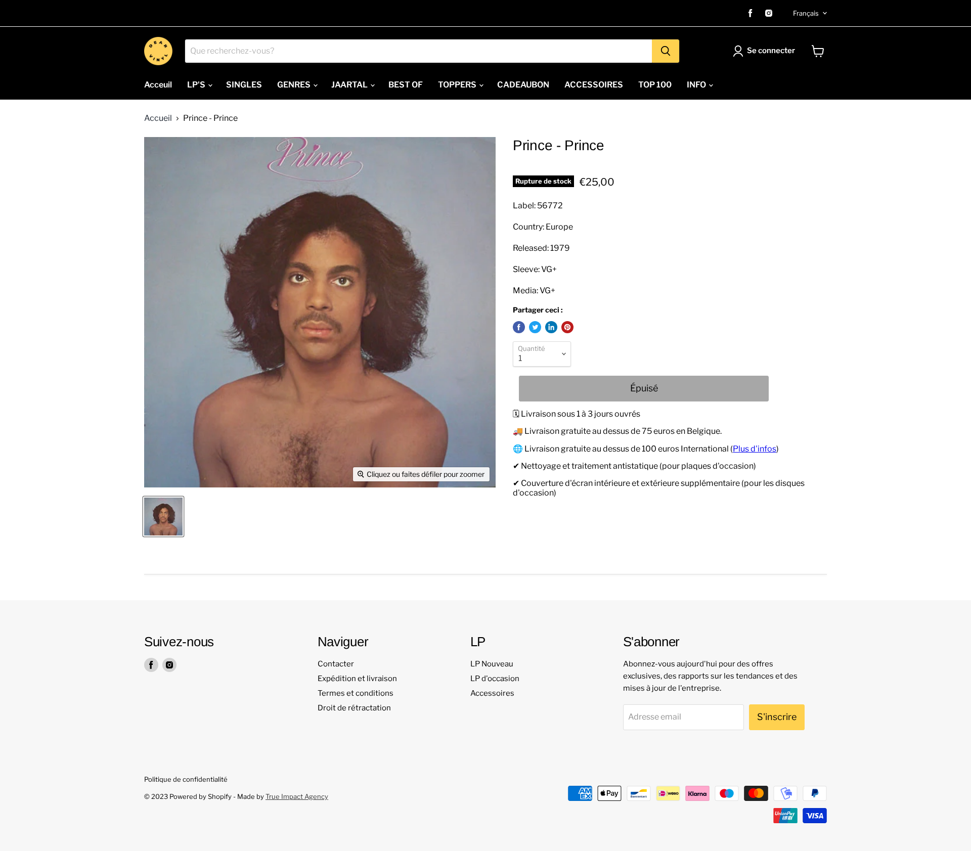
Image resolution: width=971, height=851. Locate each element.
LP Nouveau (491, 663)
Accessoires (492, 693)
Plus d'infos (754, 449)
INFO (697, 84)
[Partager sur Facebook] (519, 327)
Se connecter (771, 50)
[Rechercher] (665, 51)
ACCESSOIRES (593, 84)
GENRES (294, 84)
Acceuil (158, 84)
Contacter (336, 663)
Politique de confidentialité (186, 779)
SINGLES (244, 84)
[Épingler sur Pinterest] (567, 327)
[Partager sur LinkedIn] (551, 327)
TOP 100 (655, 84)
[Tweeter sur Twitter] (535, 327)
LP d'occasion (494, 678)
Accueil (158, 118)
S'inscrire (777, 716)
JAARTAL (350, 84)
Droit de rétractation (354, 707)
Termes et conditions (355, 693)
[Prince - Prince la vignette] (163, 516)
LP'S (197, 84)
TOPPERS (458, 84)
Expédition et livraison (357, 678)
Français (806, 13)
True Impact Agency (297, 796)
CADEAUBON (523, 84)
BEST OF (405, 84)
